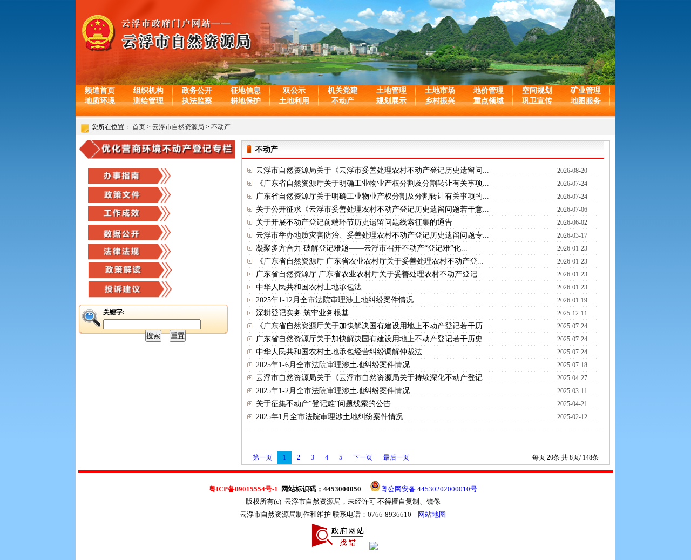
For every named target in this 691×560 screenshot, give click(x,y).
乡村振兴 (440, 101)
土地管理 (391, 90)
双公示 (294, 90)
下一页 (362, 457)
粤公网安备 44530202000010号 (429, 489)
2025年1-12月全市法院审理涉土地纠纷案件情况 (335, 300)
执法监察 (197, 101)
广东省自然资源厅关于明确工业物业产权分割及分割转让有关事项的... (372, 196)
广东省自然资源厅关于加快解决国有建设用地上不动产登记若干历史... (372, 339)
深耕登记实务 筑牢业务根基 (302, 313)
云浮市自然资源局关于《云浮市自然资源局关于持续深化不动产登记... (372, 378)
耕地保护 (246, 101)
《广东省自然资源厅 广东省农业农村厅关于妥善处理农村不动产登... (370, 261)
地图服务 (586, 101)
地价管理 (488, 90)
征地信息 (246, 90)
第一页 (262, 457)
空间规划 (537, 90)
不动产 (342, 101)
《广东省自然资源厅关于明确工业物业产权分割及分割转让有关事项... (372, 183)
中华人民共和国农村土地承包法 (309, 287)
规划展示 (391, 101)
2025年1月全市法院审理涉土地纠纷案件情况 (329, 417)
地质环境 (100, 101)
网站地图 (432, 514)
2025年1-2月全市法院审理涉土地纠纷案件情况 (333, 391)
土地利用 (294, 101)
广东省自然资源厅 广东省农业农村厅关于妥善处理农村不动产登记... (370, 274)
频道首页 (100, 90)
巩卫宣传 (537, 101)
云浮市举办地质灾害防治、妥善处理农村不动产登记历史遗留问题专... (372, 235)
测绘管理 (148, 101)
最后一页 (396, 457)
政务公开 (197, 90)
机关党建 (343, 90)
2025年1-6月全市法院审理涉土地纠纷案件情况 (333, 365)
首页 (138, 127)
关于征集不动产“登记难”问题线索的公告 (323, 404)
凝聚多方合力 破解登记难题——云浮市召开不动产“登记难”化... (362, 248)
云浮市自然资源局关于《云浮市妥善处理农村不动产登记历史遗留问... (372, 170)
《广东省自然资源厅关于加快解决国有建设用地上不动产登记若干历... (372, 326)
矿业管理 (586, 90)
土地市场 (440, 90)
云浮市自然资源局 (178, 127)
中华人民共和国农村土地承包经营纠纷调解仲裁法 (339, 352)
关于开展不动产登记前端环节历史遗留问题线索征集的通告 (354, 222)
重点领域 (488, 101)
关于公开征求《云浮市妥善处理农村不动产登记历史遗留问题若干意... (372, 209)
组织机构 (148, 90)
